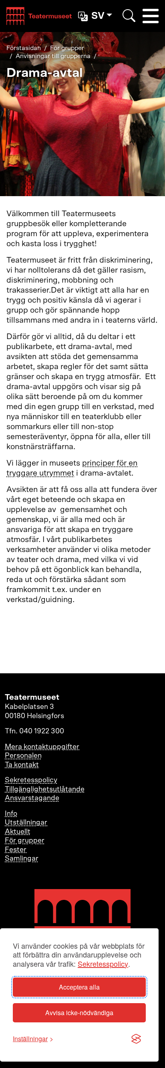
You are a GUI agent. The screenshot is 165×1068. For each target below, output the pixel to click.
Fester (15, 849)
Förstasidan (23, 48)
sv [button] (98, 16)
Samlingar (21, 858)
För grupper (67, 48)
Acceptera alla (79, 987)
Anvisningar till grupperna (53, 56)
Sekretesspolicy (103, 963)
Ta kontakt (22, 765)
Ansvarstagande (32, 798)
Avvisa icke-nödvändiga (79, 1012)
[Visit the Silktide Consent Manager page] (136, 1038)
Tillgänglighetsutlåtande (45, 789)
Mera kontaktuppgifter (42, 747)
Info (11, 813)
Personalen (23, 755)
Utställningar (26, 822)
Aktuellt (17, 831)
